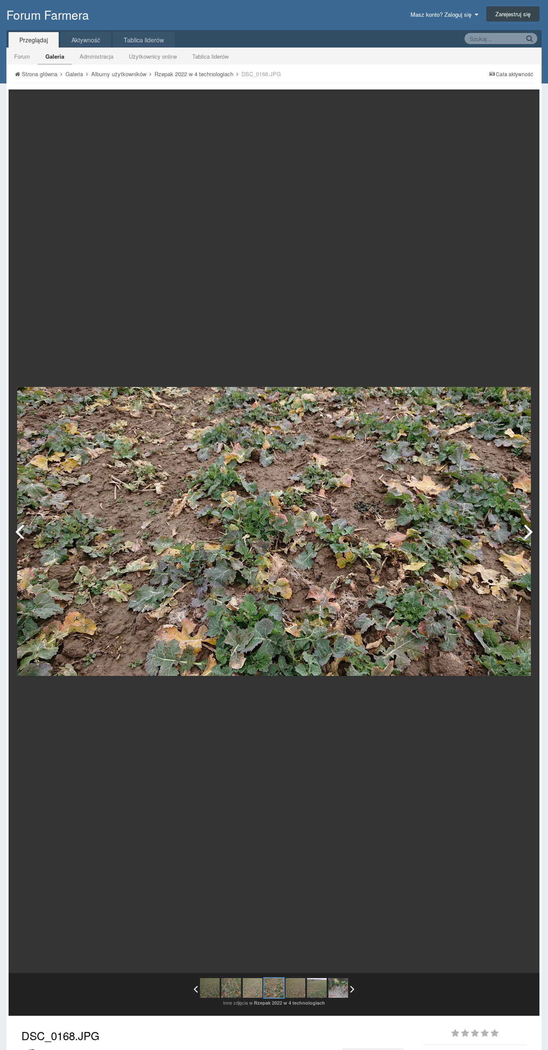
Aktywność (85, 40)
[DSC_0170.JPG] (528, 531)
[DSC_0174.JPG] (338, 988)
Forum (22, 56)
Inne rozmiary (488, 102)
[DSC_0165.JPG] (210, 988)
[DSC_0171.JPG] (317, 988)
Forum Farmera (47, 14)
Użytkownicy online (153, 56)
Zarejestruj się (512, 14)
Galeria (54, 56)
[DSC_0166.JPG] (231, 988)
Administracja (96, 56)
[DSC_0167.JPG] (19, 531)
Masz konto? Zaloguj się (443, 14)
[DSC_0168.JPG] (274, 988)
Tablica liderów (210, 56)
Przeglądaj (33, 40)
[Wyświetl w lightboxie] (524, 102)
